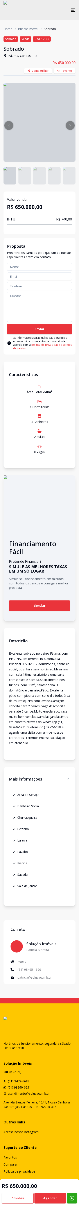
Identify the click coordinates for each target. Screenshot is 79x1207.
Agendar (50, 1198)
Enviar (39, 329)
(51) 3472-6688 (18, 1081)
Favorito (67, 71)
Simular (39, 606)
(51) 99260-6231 (19, 1087)
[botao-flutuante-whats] (72, 1198)
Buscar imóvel (28, 29)
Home (8, 29)
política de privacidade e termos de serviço (42, 346)
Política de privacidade (19, 1171)
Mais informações (25, 779)
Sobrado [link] (50, 29)
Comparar (11, 1164)
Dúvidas (17, 1198)
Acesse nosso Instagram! (21, 1132)
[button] (8, 125)
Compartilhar (40, 71)
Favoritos (10, 1157)
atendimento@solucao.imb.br (29, 1093)
